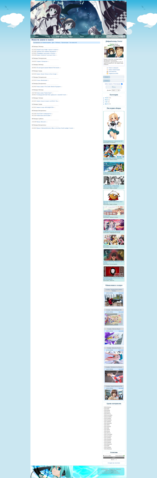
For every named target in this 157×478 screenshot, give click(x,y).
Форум (82, 36)
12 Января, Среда (37, 104)
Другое (107, 103)
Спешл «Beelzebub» (42, 80)
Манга (106, 99)
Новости (47, 36)
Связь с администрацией (111, 471)
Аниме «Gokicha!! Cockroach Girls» (46, 55)
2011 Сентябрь (108, 434)
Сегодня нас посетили (114, 463)
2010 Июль (107, 411)
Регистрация (117, 83)
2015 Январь (107, 447)
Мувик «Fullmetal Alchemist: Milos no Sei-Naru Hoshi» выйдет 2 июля (55, 128)
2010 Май (106, 408)
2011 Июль (107, 431)
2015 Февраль (108, 448)
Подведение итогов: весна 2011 (111, 231)
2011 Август (107, 432)
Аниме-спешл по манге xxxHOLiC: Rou (47, 101)
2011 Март (107, 424)
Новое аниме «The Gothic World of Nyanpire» (49, 86)
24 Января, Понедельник (39, 58)
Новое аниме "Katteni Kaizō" (44, 93)
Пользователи (112, 71)
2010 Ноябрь (107, 418)
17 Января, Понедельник (39, 77)
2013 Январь (107, 442)
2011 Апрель (107, 426)
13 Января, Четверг (37, 98)
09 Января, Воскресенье (39, 110)
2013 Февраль (108, 444)
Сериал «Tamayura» (42, 61)
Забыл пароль (109, 83)
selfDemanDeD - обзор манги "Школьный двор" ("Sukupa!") (111, 186)
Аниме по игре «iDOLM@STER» (45, 107)
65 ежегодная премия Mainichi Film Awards (48, 67)
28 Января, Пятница (37, 46)
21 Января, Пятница (37, 64)
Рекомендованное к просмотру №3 (113, 141)
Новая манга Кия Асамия (43, 115)
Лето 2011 (106, 245)
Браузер (118, 469)
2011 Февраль (108, 423)
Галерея (70, 36)
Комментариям (47, 42)
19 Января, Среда (37, 71)
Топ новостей (73, 42)
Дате (53, 42)
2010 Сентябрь (108, 415)
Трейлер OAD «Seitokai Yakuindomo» (46, 51)
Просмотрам (64, 42)
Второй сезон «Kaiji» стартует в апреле (47, 49)
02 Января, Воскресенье (39, 125)
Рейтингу (57, 42)
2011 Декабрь (107, 439)
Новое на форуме (113, 67)
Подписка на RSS (113, 73)
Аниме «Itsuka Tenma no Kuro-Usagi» (47, 74)
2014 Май (106, 445)
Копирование (104, 469)
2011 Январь (107, 421)
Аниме (106, 97)
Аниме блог (59, 36)
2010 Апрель (107, 407)
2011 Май (106, 427)
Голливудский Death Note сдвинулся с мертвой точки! (51, 94)
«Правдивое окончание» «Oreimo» (46, 53)
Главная (36, 36)
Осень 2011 (106, 216)
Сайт (106, 101)
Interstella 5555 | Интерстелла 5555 (112, 158)
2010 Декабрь (108, 419)
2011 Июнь (107, 429)
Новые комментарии (114, 69)
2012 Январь (107, 440)
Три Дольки (112, 469)
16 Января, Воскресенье (39, 83)
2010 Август (107, 413)
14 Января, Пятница (37, 89)
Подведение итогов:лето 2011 (111, 172)
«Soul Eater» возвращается (44, 113)
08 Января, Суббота (37, 118)
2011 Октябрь (108, 436)
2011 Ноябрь (107, 437)
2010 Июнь (107, 410)
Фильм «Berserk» (41, 121)
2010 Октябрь (108, 416)
